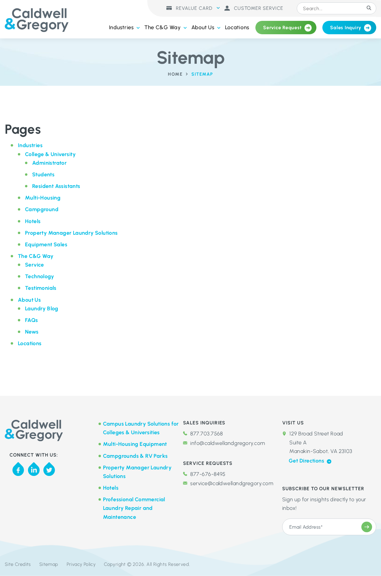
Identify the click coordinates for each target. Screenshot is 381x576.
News (32, 332)
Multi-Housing (42, 197)
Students (43, 174)
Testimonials (41, 288)
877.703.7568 (206, 433)
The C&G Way (162, 27)
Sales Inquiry (345, 27)
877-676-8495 (207, 474)
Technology (39, 276)
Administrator (49, 163)
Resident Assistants (56, 186)
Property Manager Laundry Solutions (71, 233)
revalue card (193, 8)
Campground (41, 209)
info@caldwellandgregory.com (227, 443)
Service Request (282, 27)
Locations (237, 27)
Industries (121, 27)
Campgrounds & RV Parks (135, 456)
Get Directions (307, 460)
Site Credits (18, 564)
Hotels (32, 221)
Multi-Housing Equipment (135, 444)
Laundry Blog (41, 308)
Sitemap (48, 564)
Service (34, 264)
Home (175, 74)
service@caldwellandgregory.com (231, 483)
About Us (203, 27)
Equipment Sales (46, 244)
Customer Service (257, 8)
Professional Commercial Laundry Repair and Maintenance (134, 508)
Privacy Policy (81, 564)
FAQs (31, 320)
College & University (50, 154)
